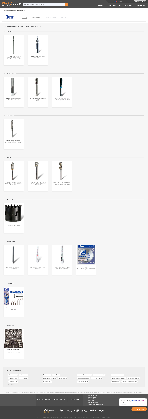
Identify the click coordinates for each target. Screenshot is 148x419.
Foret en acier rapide (97, 378)
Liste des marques (92, 395)
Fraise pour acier (13, 378)
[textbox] (44, 4)
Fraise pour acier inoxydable (118, 378)
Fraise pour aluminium (83, 381)
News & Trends (128, 5)
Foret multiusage (47, 381)
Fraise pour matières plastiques (129, 381)
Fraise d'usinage (13, 374)
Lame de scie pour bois (133, 378)
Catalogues (112, 5)
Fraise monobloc (24, 374)
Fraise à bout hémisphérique (84, 374)
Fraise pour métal (13, 381)
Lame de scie (56, 374)
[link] (133, 402)
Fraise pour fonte (63, 378)
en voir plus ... (11, 384)
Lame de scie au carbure (117, 374)
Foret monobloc (23, 378)
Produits (101, 5)
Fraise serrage (46, 374)
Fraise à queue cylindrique (49, 378)
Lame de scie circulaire (99, 374)
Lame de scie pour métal (83, 378)
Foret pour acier (115, 381)
